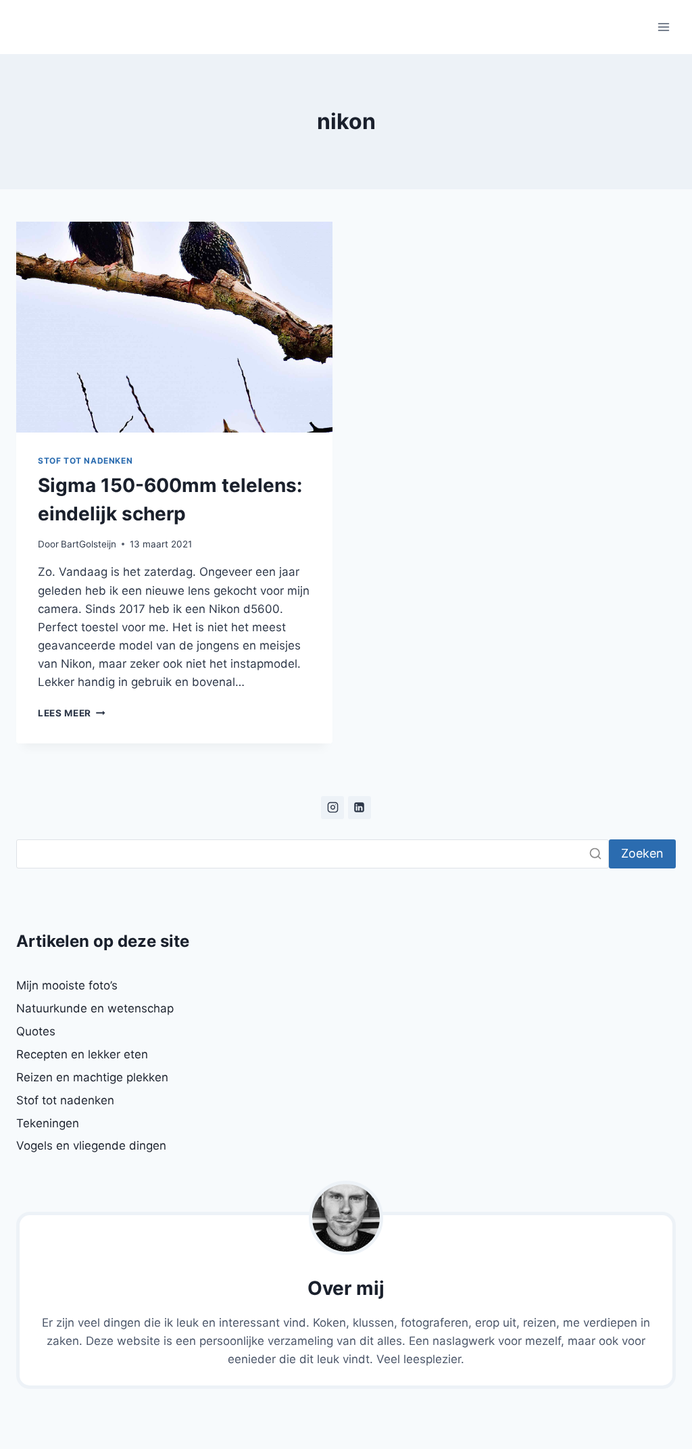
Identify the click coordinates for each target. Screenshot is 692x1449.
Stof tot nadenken (85, 461)
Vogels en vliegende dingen (91, 1145)
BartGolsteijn (88, 544)
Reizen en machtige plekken (92, 1077)
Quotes (35, 1031)
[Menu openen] (663, 26)
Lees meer (71, 713)
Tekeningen (47, 1123)
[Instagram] (332, 807)
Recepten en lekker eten (82, 1054)
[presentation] (174, 327)
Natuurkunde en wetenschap (95, 1008)
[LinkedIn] (359, 807)
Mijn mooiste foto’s (67, 985)
